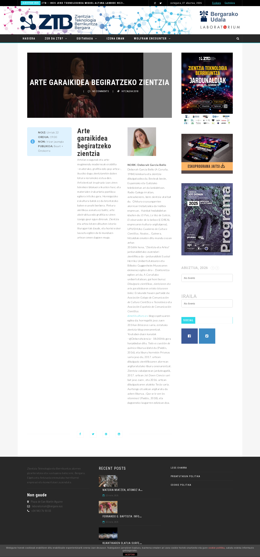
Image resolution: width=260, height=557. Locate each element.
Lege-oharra (179, 467)
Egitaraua (85, 38)
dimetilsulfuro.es (138, 315)
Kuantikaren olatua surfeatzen (125, 543)
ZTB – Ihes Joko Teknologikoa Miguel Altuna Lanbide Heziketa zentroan (83, 3)
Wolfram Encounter (150, 38)
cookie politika (216, 548)
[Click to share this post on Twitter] (93, 434)
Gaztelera (230, 3)
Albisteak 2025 (31, 3)
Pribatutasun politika (185, 476)
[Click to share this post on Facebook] (80, 434)
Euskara (216, 3)
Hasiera (29, 38)
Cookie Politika (181, 485)
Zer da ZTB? (54, 38)
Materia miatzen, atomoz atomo (125, 489)
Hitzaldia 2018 (130, 91)
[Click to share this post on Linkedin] (119, 434)
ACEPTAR (130, 554)
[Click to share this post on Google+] (106, 434)
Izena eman (115, 38)
